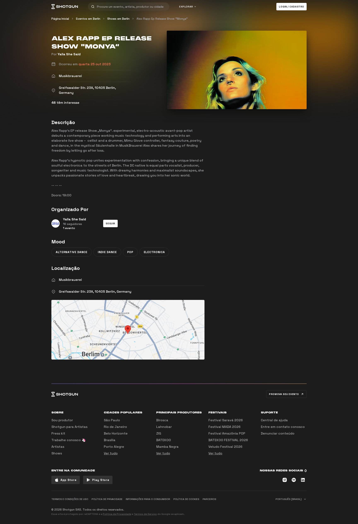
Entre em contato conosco (283, 427)
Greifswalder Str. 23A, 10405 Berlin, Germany (95, 291)
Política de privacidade (107, 499)
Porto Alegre (114, 446)
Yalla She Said (69, 54)
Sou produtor (62, 420)
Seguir (110, 223)
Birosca (162, 420)
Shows (56, 453)
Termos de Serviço (145, 514)
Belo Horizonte (116, 433)
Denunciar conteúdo (277, 433)
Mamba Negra (167, 446)
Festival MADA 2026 (224, 427)
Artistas (57, 446)
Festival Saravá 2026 (225, 420)
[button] (110, 223)
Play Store (100, 480)
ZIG (158, 433)
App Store (68, 480)
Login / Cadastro (291, 6)
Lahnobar (164, 427)
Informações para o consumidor (148, 499)
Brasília (109, 440)
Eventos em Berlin (88, 19)
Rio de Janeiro (115, 427)
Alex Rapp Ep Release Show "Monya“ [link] (162, 19)
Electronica (154, 252)
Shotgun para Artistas (69, 427)
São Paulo (112, 420)
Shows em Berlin (118, 19)
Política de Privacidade (117, 514)
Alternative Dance (71, 252)
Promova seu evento (284, 394)
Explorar (186, 6)
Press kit (58, 433)
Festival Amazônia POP (226, 433)
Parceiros (209, 499)
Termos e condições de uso (69, 499)
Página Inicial (60, 19)
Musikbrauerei (70, 280)
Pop (130, 252)
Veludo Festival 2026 (225, 446)
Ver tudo (111, 453)
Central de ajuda (274, 420)
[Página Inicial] (64, 6)
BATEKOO (163, 440)
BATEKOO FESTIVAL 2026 (228, 440)
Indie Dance (107, 252)
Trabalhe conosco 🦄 (68, 440)
